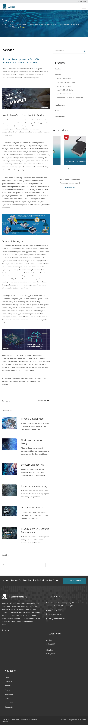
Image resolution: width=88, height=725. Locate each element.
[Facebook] (2, 630)
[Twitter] (5, 630)
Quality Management (32, 507)
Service (22, 27)
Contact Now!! (74, 580)
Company (8, 681)
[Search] (83, 51)
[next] (47, 565)
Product (58, 69)
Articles (49, 640)
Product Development (32, 418)
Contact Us (9, 707)
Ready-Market (81, 720)
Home (7, 27)
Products (8, 686)
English (83, 1)
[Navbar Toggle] (84, 6)
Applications (60, 105)
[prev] (3, 565)
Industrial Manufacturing (34, 486)
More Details (69, 187)
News (57, 111)
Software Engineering (32, 464)
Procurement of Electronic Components (35, 530)
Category (14, 27)
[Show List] (48, 400)
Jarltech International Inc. (22, 719)
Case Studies (60, 117)
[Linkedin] (8, 630)
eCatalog (49, 650)
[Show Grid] (45, 400)
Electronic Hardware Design (31, 442)
